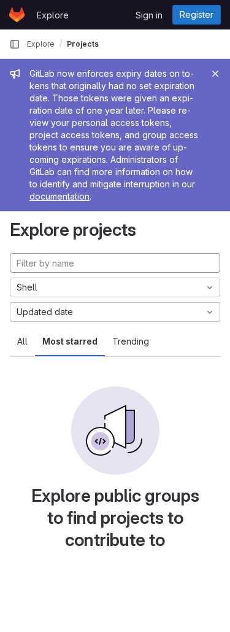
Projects (83, 44)
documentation (59, 196)
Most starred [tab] (70, 341)
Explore (53, 15)
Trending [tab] (130, 341)
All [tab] (22, 341)
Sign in (149, 15)
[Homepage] (17, 15)
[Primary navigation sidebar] (15, 44)
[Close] (215, 73)
